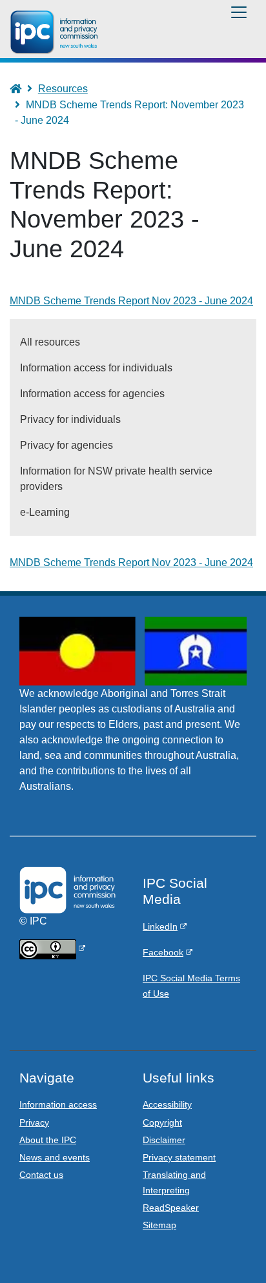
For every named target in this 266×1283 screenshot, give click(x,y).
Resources (63, 88)
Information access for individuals (96, 367)
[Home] (56, 32)
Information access (58, 1104)
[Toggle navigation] (238, 12)
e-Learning (45, 512)
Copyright (162, 1122)
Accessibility (167, 1104)
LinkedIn (160, 926)
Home (21, 88)
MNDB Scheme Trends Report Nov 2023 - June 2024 (131, 562)
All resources (50, 342)
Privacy (34, 1122)
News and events (54, 1157)
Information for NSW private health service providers (116, 478)
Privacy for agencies (66, 445)
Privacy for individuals (70, 419)
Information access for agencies (92, 393)
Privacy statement (179, 1157)
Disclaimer (164, 1140)
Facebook (163, 952)
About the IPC (47, 1140)
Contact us (41, 1175)
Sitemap (159, 1225)
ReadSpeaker (171, 1207)
